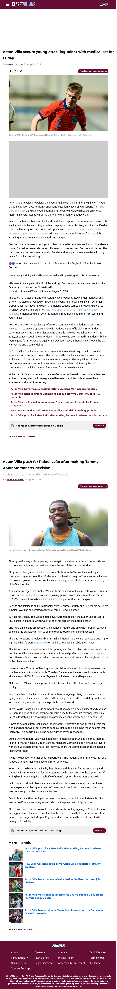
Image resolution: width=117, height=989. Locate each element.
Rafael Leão (41, 642)
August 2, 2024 (60, 291)
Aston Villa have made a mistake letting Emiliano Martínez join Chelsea (54, 389)
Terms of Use (97, 957)
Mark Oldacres (15, 479)
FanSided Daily (19, 957)
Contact (62, 952)
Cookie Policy (18, 963)
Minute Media (18, 976)
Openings (40, 952)
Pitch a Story (42, 957)
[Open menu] (7, 4)
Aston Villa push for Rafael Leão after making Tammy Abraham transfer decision (59, 415)
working (85, 668)
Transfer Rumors (26, 436)
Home (12, 436)
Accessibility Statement (71, 963)
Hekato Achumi (16, 64)
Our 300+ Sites (97, 952)
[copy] (26, 71)
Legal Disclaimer (44, 963)
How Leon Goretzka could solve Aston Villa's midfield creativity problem (54, 410)
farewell (71, 580)
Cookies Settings (20, 968)
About (14, 952)
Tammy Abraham (29, 595)
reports (100, 653)
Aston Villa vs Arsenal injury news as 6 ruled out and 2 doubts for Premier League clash (55, 404)
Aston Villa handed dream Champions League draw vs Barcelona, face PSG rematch (56, 395)
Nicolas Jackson (40, 572)
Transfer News (25, 929)
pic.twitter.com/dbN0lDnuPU (37, 287)
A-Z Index (94, 963)
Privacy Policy (66, 957)
